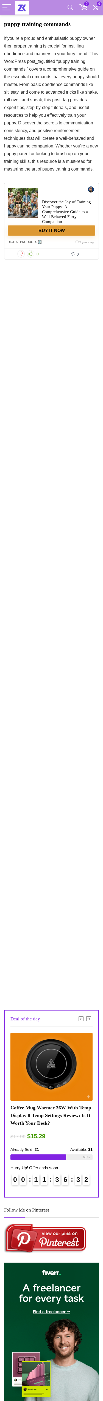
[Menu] (6, 7)
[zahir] (91, 190)
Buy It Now (51, 230)
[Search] (70, 7)
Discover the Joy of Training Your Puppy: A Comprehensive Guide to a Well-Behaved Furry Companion (66, 212)
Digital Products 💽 (25, 242)
